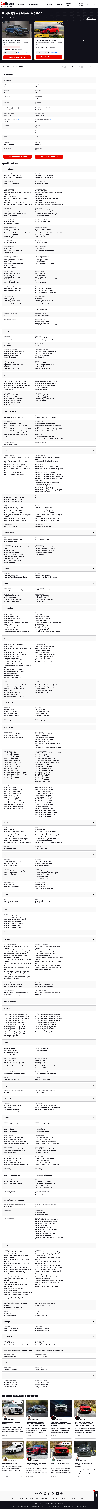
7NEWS (73, 1498)
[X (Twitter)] (53, 1493)
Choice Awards (69, 4)
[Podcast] (61, 1493)
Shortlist (47, 4)
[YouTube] (36, 1493)
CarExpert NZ (83, 1498)
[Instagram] (45, 1493)
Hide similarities (71, 66)
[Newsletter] (87, 4)
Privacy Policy (38, 1503)
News (20, 4)
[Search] (91, 4)
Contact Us (64, 1498)
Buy (58, 4)
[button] (17, 40)
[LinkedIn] (57, 1493)
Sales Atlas (81, 4)
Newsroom (23, 1498)
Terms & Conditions (50, 1503)
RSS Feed (60, 1503)
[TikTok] (49, 1493)
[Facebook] (40, 1493)
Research (33, 4)
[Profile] (94, 4)
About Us (14, 1498)
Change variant (22, 53)
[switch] (64, 67)
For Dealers (54, 1498)
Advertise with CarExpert (38, 1498)
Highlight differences (90, 66)
